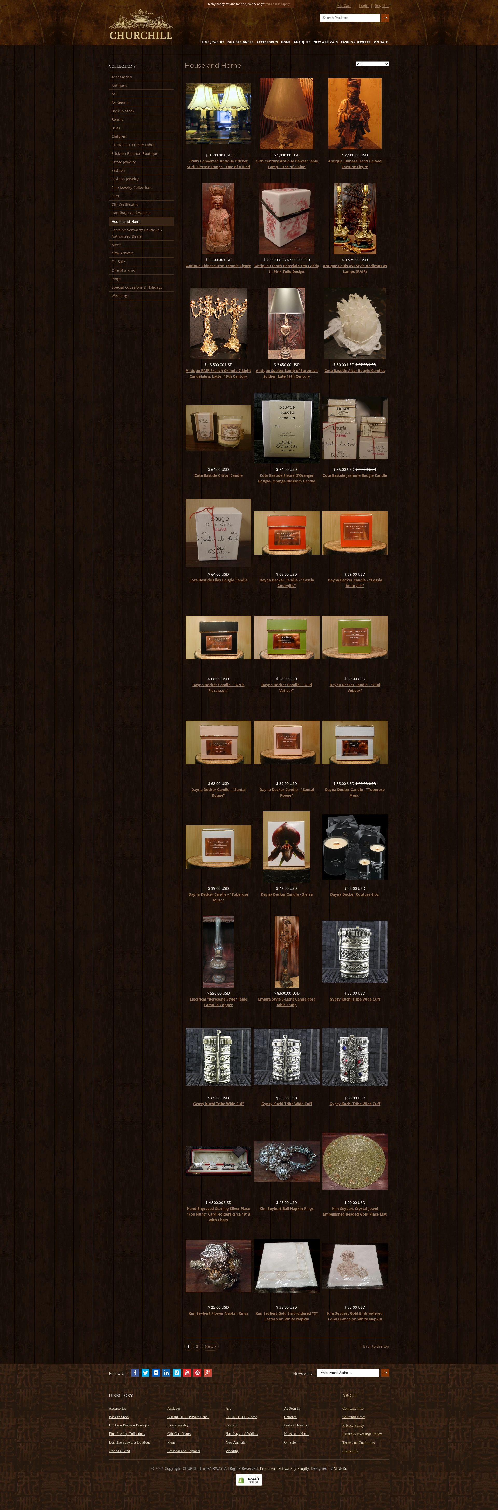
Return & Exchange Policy (362, 1434)
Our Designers (240, 42)
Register (382, 5)
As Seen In (121, 102)
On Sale (381, 42)
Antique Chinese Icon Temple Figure (218, 265)
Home (286, 42)
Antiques (302, 42)
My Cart (344, 5)
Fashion (118, 170)
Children (119, 136)
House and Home (126, 221)
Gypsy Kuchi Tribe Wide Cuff (355, 999)
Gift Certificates (125, 204)
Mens (116, 244)
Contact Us (350, 1451)
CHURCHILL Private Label (133, 144)
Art (114, 93)
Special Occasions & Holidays (137, 287)
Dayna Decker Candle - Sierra (287, 894)
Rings (116, 278)
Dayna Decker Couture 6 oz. (355, 894)
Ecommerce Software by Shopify (284, 1469)
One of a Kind (123, 270)
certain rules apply (277, 4)
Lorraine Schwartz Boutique (129, 1442)
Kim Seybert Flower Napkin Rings (218, 1313)
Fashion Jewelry (356, 42)
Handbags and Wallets (131, 212)
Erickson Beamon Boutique (135, 153)
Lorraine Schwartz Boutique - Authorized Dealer (137, 233)
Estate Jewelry (124, 162)
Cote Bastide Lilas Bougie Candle (218, 579)
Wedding (119, 295)
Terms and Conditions (358, 1443)
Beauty (117, 119)
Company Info (353, 1408)
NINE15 (340, 1469)
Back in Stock (123, 110)
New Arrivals (326, 42)
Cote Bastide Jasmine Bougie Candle (355, 475)
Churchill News (353, 1417)
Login (364, 5)
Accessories (267, 42)
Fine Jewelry (213, 42)
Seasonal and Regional (183, 1451)
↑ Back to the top (374, 1346)
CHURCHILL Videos (241, 1417)
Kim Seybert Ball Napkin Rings (287, 1208)
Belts (116, 128)
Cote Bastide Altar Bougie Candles (354, 370)
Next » (210, 1346)
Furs (115, 196)
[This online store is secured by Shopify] (249, 1484)
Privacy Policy (353, 1426)
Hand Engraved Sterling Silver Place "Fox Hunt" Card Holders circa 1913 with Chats (218, 1214)
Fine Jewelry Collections (132, 187)
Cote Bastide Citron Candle (219, 475)
